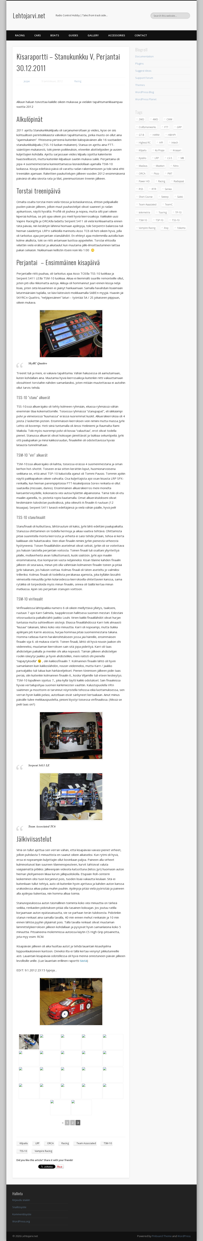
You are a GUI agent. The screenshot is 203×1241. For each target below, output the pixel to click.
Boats (54, 35)
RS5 (141, 189)
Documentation (144, 56)
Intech (174, 142)
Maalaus (143, 165)
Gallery (93, 35)
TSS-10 (23, 1151)
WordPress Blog (144, 92)
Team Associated (86, 1143)
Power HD (144, 181)
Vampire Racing (43, 1151)
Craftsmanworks (147, 127)
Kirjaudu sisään (21, 1200)
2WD (141, 119)
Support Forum (144, 78)
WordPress (184, 1236)
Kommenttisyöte (21, 1214)
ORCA (50, 1143)
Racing (20, 35)
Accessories (116, 35)
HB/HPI (172, 135)
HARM (156, 135)
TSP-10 (159, 220)
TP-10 (178, 212)
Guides (73, 35)
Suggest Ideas (143, 70)
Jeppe (27, 81)
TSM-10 (108, 1143)
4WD (155, 119)
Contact (141, 35)
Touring (163, 212)
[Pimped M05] (71, 1042)
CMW (169, 119)
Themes (140, 85)
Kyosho (142, 158)
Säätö (180, 196)
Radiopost (179, 181)
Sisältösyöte (19, 1207)
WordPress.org (21, 1221)
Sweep (165, 196)
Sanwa (168, 189)
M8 (182, 158)
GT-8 (141, 135)
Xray (166, 228)
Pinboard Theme (162, 1236)
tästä (83, 961)
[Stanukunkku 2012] (81, 1107)
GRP (179, 127)
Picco (156, 173)
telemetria (144, 212)
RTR (154, 189)
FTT (166, 127)
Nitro (175, 165)
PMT (170, 173)
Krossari (177, 150)
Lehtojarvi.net (29, 15)
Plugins (139, 63)
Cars (37, 35)
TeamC (169, 204)
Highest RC (145, 142)
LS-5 (169, 158)
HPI (161, 142)
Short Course (146, 196)
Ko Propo (159, 150)
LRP (37, 1143)
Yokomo (181, 228)
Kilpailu (24, 1143)
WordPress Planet (145, 99)
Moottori (160, 165)
